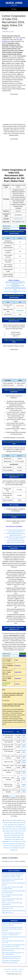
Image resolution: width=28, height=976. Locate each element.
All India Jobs (8, 820)
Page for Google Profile (16, 971)
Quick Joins (14, 2)
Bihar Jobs (14, 824)
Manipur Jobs (19, 839)
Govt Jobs (17, 828)
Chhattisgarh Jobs (20, 826)
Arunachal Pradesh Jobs (9, 822)
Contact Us (21, 969)
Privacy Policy (7, 969)
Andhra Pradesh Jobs (19, 820)
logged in (11, 861)
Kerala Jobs (16, 835)
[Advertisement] (14, 109)
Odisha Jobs (18, 841)
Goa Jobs (11, 828)
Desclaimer (14, 969)
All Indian (8, 509)
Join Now (22, 226)
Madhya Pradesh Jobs (17, 837)
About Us (8, 971)
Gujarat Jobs (9, 831)
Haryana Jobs (17, 831)
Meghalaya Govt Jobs (8, 841)
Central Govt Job (18, 218)
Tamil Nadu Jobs (7, 845)
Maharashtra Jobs (10, 839)
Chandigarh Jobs (10, 826)
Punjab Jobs (21, 843)
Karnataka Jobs (8, 835)
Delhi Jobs (5, 828)
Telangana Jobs (17, 845)
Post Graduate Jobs (11, 843)
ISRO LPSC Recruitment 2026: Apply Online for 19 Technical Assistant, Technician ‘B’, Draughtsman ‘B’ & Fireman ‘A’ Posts (15, 283)
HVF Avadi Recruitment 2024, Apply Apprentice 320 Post (15, 287)
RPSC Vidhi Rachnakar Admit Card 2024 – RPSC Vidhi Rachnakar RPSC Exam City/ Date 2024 (13, 929)
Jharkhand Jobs (19, 833)
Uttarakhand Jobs (16, 847)
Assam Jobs (19, 822)
